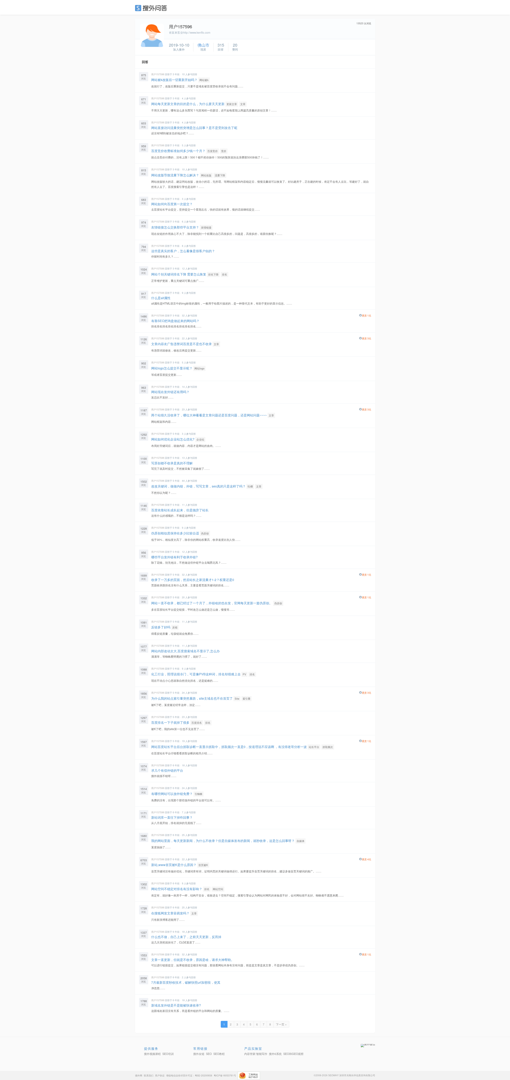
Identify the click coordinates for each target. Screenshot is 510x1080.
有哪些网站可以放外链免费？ (172, 793)
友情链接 (206, 227)
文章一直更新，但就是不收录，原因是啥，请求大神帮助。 (192, 959)
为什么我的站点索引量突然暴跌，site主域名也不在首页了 (192, 698)
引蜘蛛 (198, 794)
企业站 (200, 439)
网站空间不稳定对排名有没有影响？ (176, 889)
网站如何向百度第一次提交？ (172, 204)
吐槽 (250, 486)
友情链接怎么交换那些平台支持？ (175, 227)
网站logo (199, 368)
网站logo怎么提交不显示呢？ (171, 368)
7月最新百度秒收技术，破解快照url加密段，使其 (185, 982)
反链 (175, 627)
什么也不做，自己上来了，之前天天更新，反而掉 (186, 937)
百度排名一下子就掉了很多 (170, 722)
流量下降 (220, 175)
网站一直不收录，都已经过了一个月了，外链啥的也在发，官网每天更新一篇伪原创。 (211, 603)
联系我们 (148, 1075)
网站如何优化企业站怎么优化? (172, 439)
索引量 (246, 698)
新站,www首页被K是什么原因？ (173, 864)
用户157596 (157, 74)
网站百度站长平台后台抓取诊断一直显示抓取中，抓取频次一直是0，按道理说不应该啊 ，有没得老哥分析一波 (229, 746)
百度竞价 (212, 151)
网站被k (204, 80)
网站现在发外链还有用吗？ (170, 392)
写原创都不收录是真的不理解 (172, 463)
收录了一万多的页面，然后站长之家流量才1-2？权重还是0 (192, 579)
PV (244, 674)
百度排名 (196, 723)
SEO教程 (219, 1054)
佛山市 (203, 45)
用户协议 (160, 1075)
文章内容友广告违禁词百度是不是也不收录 (182, 344)
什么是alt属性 (161, 298)
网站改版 (206, 175)
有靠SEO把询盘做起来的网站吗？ (175, 320)
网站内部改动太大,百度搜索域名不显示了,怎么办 (185, 651)
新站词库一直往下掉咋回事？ (172, 817)
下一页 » (281, 1024)
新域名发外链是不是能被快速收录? (176, 1005)
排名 (224, 274)
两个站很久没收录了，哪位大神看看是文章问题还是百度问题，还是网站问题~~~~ (209, 415)
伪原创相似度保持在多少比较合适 (175, 533)
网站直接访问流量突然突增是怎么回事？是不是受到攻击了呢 (194, 127)
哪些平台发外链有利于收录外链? (174, 557)
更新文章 (232, 104)
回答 (145, 62)
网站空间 (218, 889)
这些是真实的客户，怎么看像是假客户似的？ (183, 251)
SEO (152, 8)
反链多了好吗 (160, 627)
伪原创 (205, 533)
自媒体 (300, 841)
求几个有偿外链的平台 (167, 770)
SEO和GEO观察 (293, 1054)
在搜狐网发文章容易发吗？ (170, 913)
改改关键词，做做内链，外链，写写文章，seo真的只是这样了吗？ (198, 486)
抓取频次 (328, 747)
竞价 (223, 151)
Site (237, 698)
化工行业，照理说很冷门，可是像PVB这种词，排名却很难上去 (196, 674)
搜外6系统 (275, 1054)
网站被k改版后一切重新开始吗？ (174, 79)
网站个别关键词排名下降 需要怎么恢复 (178, 274)
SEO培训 (168, 1054)
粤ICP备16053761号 (225, 1075)
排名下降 (213, 274)
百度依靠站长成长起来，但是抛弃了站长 (180, 510)
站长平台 (314, 747)
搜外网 (138, 1075)
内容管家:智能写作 (255, 1054)
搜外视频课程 (152, 1054)
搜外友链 (198, 1054)
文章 (242, 104)
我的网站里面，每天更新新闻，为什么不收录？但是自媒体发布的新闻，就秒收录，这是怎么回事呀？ (223, 840)
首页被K (203, 865)
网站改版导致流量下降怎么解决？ (175, 175)
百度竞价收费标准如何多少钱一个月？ (178, 150)
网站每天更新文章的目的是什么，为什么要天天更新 (188, 104)
